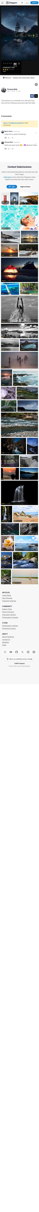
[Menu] (2, 2)
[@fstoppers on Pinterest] (28, 651)
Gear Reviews (7, 598)
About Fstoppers (8, 637)
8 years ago (16, 131)
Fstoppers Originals (9, 601)
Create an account (16, 123)
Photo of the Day (8, 612)
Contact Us (6, 639)
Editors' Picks (7, 609)
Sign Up (34, 3)
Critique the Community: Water (24, 78)
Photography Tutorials (10, 626)
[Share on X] (36, 96)
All (11, 187)
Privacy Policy (13, 666)
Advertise (5, 642)
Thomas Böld (12, 89)
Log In (27, 2)
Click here (7, 177)
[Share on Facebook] (32, 96)
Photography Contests (10, 617)
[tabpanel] (19, 388)
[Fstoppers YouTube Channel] (10, 651)
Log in (5, 123)
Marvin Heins (8, 131)
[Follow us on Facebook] (16, 651)
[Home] (11, 2)
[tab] (11, 186)
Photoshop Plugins (9, 628)
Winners (7, 78)
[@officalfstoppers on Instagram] (5, 651)
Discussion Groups (9, 614)
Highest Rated (25, 187)
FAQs (4, 645)
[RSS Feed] (34, 651)
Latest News (6, 595)
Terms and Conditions (24, 666)
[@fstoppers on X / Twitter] (22, 651)
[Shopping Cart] (22, 3)
